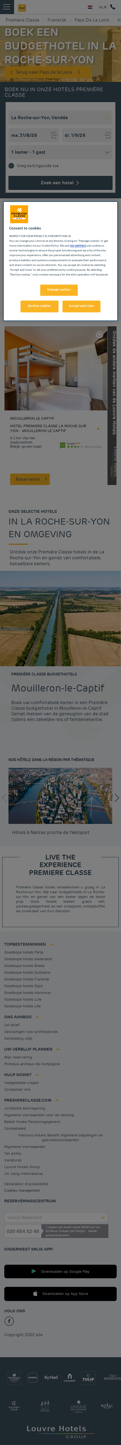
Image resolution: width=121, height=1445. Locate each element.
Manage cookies (58, 289)
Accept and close (81, 306)
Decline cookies (39, 306)
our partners (78, 246)
